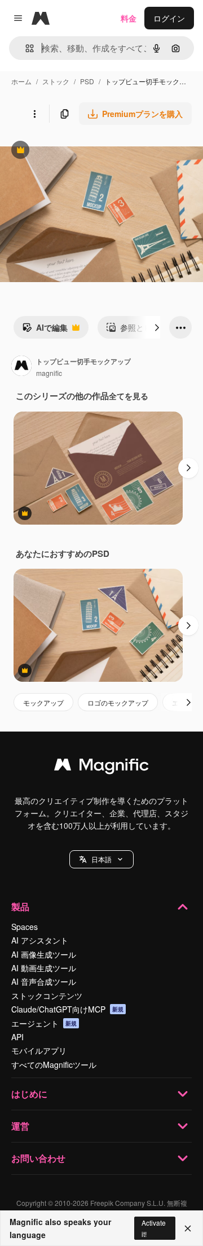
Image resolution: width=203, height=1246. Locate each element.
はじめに (29, 1093)
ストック (55, 81)
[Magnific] (101, 767)
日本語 (101, 859)
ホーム (21, 81)
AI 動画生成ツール (43, 968)
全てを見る (128, 395)
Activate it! (154, 1228)
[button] (101, 859)
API (17, 1036)
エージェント (44, 1023)
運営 (20, 1125)
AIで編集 (45, 330)
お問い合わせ (38, 1158)
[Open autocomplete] (25, 48)
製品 (20, 906)
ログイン (169, 18)
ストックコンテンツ (46, 995)
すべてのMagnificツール (53, 1064)
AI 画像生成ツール (43, 954)
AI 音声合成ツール (43, 981)
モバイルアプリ (39, 1050)
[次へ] (157, 327)
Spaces (24, 926)
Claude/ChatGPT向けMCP (67, 1009)
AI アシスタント (39, 940)
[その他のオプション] (34, 113)
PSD (87, 81)
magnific (49, 373)
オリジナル (77, 151)
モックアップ (43, 702)
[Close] (187, 1228)
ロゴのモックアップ (117, 702)
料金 (128, 18)
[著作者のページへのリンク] (21, 367)
